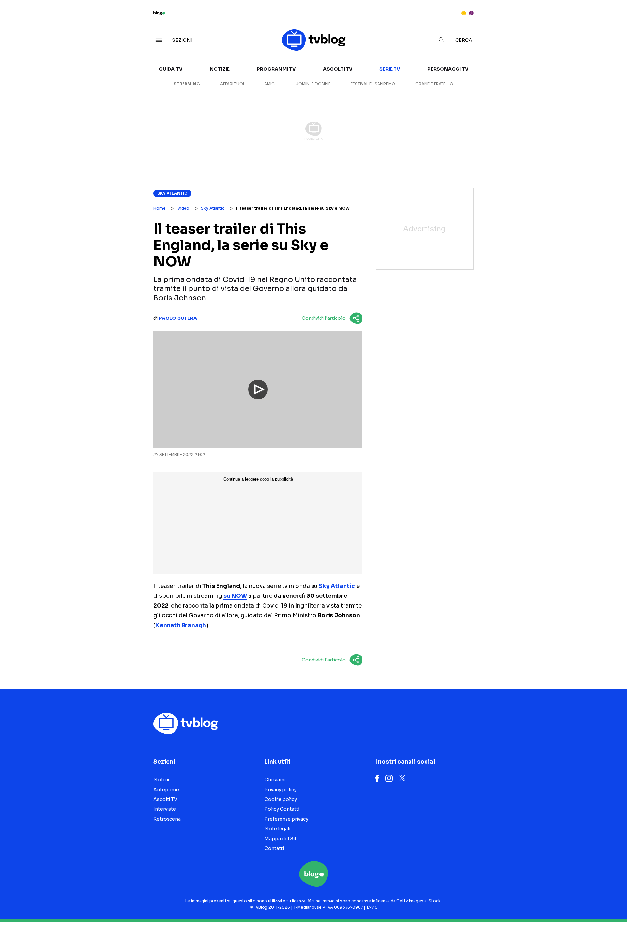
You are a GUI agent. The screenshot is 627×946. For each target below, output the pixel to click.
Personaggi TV (447, 69)
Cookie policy (281, 799)
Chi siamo (276, 780)
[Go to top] (542, 924)
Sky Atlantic (172, 193)
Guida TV (170, 69)
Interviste (542, 64)
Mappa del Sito (282, 838)
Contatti (274, 848)
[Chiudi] (612, 18)
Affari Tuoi (232, 83)
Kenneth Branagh (180, 625)
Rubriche (540, 76)
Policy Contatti (282, 809)
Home (159, 208)
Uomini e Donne (313, 83)
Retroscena (167, 819)
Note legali (277, 829)
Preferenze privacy (286, 819)
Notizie (220, 69)
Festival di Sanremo (373, 83)
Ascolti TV (337, 69)
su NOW (235, 596)
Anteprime (166, 789)
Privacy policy (281, 789)
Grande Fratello (434, 83)
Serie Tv (389, 69)
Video (183, 208)
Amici (270, 83)
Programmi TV (276, 69)
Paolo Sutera (178, 318)
